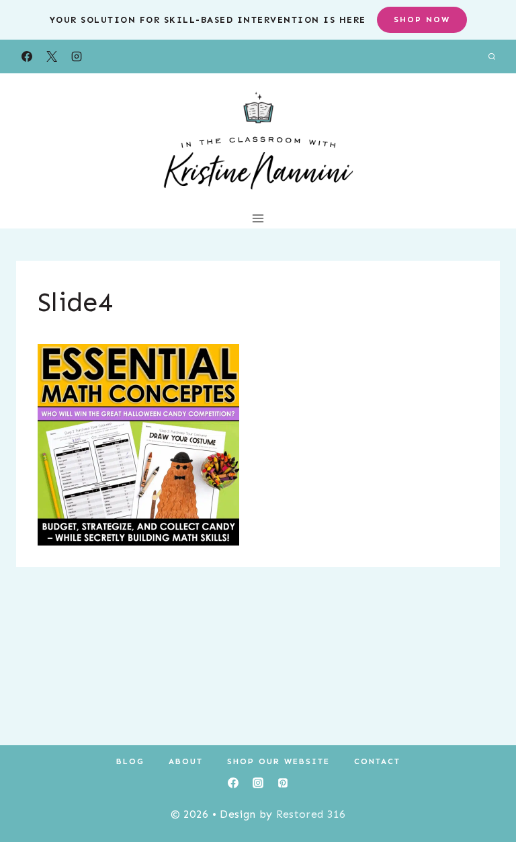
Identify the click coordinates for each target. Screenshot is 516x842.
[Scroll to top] (485, 791)
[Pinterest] (283, 783)
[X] (51, 56)
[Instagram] (76, 56)
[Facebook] (27, 56)
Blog (130, 761)
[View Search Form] (492, 56)
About (186, 761)
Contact (377, 761)
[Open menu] (258, 218)
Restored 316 (311, 814)
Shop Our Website (278, 761)
